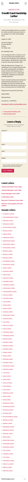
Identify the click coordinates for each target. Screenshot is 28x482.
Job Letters (6, 372)
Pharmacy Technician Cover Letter (12, 200)
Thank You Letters (8, 464)
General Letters (7, 339)
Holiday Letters (7, 352)
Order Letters (7, 399)
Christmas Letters (8, 271)
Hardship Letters (14, 9)
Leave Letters (7, 376)
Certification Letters (8, 264)
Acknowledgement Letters (10, 217)
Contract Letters (7, 295)
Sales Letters (6, 437)
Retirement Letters (8, 430)
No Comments (15, 22)
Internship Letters (8, 359)
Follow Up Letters (8, 325)
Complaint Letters (8, 281)
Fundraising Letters (8, 335)
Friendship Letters (8, 332)
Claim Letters (7, 274)
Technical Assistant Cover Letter (11, 187)
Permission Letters (8, 403)
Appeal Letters (7, 234)
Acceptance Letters (8, 213)
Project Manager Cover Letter (10, 193)
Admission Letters (8, 220)
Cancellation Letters (9, 261)
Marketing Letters (8, 393)
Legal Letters (6, 379)
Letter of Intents (7, 382)
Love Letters (6, 389)
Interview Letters (8, 362)
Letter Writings (7, 386)
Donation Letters (8, 311)
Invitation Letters (8, 369)
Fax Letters (6, 322)
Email (3, 151)
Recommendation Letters (10, 416)
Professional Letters (8, 406)
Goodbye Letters (8, 342)
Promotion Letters (8, 410)
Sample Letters (14, 3)
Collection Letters (8, 278)
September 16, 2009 (19, 19)
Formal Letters (7, 328)
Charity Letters (7, 268)
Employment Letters (9, 315)
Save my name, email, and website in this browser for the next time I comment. (12, 165)
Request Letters (7, 423)
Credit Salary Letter (7, 197)
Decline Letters (7, 308)
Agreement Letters (8, 224)
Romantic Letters (8, 433)
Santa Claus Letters (8, 440)
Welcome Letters (8, 470)
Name (3, 144)
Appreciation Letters (9, 244)
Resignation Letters (8, 426)
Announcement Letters (9, 227)
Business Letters (7, 257)
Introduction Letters (8, 366)
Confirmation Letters (9, 288)
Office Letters (7, 396)
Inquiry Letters (7, 355)
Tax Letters (6, 457)
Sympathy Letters (8, 453)
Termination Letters (8, 460)
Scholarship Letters (8, 443)
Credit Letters (7, 305)
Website (3, 158)
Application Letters (8, 237)
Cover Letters (7, 301)
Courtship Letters (8, 298)
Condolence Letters (8, 284)
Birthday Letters (7, 251)
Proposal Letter (7, 413)
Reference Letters (8, 420)
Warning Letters (7, 467)
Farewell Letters (7, 318)
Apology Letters (7, 230)
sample (9, 19)
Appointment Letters (9, 241)
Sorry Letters (6, 450)
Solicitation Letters (8, 447)
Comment (4, 130)
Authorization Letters (9, 247)
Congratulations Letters (10, 291)
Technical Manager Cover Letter (11, 190)
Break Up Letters (8, 254)
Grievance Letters (8, 345)
